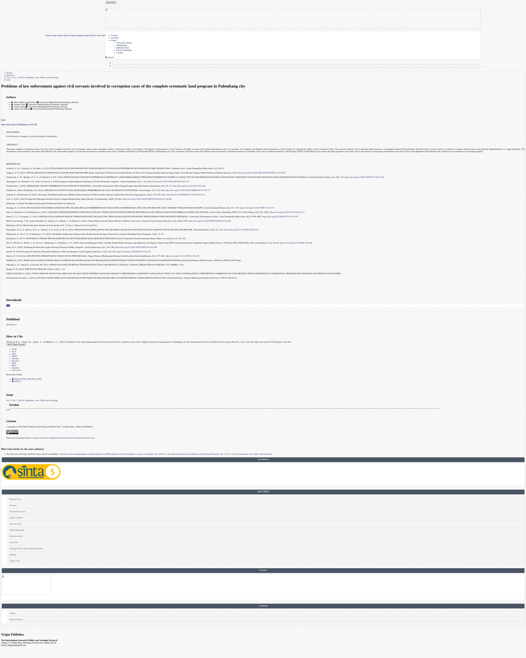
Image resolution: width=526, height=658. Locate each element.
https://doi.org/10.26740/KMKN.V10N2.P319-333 (183, 195)
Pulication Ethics (16, 536)
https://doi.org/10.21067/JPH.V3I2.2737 (257, 208)
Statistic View (14, 561)
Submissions (121, 45)
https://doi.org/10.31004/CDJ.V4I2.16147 (280, 216)
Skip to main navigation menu (77, 35)
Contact (119, 52)
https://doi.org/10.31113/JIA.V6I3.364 (189, 186)
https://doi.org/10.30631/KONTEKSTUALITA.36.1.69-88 (146, 199)
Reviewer (13, 505)
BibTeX (17, 381)
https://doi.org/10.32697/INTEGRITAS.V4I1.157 (168, 181)
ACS (14, 351)
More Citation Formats (16, 345)
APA (14, 354)
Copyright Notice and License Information (25, 549)
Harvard (15, 361)
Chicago (15, 358)
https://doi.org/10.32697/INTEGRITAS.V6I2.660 (136, 247)
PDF (8, 305)
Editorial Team (122, 48)
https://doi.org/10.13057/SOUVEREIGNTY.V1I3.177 (188, 190)
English (12, 613)
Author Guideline (16, 518)
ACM (14, 349)
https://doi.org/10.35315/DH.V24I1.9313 (241, 230)
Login (115, 66)
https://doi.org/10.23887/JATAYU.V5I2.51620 (364, 177)
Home (9, 73)
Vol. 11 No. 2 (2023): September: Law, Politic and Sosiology (33, 77)
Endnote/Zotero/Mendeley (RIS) (28, 379)
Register (116, 63)
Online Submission (16, 530)
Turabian (15, 368)
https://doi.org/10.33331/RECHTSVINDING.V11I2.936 (261, 173)
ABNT (14, 356)
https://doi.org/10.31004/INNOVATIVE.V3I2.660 (209, 221)
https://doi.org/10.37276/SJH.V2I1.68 (296, 243)
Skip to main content (54, 35)
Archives (115, 38)
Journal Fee (13, 542)
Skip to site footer (97, 35)
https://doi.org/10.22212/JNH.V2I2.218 (182, 256)
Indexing (12, 555)
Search (110, 57)
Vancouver (16, 370)
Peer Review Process (17, 512)
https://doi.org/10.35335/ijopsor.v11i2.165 (19, 124)
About (113, 40)
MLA (14, 365)
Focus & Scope (15, 524)
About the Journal (124, 43)
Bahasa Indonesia (16, 619)
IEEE (14, 363)
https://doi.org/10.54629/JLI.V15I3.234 (134, 251)
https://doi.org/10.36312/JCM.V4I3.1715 (287, 212)
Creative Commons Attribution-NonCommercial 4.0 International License (63, 438)
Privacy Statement (124, 50)
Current (114, 35)
